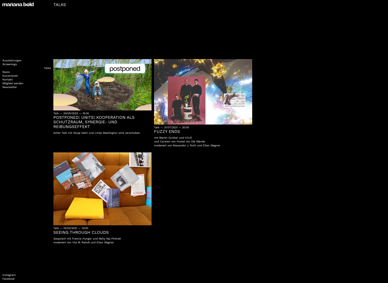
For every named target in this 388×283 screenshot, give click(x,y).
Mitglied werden (12, 83)
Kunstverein (10, 75)
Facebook (8, 278)
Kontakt (7, 79)
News (6, 71)
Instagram (9, 274)
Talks (47, 68)
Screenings (9, 64)
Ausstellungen (12, 60)
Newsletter (9, 87)
